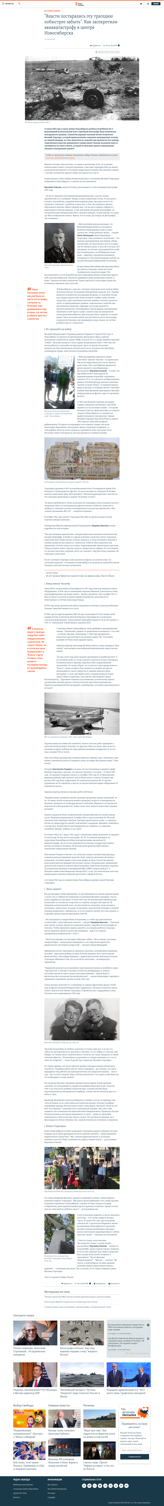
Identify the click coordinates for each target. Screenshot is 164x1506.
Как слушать (52, 1485)
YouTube (49, 158)
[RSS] (116, 1486)
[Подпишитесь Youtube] (100, 1486)
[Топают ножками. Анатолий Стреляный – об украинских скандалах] (35, 1333)
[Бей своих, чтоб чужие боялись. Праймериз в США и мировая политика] (29, 1451)
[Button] (95, 45)
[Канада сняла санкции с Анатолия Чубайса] (64, 1419)
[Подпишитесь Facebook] (89, 1486)
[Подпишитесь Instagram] (110, 1486)
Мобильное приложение (23, 1485)
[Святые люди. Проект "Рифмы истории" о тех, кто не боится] (99, 1451)
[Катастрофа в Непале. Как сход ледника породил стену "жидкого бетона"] (82, 1333)
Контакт (16, 1497)
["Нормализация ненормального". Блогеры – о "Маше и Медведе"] (29, 1419)
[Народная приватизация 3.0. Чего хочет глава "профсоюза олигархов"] (129, 1374)
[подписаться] (126, 1486)
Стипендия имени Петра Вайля (25, 1489)
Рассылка (51, 1493)
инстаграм (59, 158)
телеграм (70, 158)
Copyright (51, 1497)
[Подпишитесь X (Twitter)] (95, 1486)
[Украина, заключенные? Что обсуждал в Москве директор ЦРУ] (35, 1374)
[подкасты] (148, 3)
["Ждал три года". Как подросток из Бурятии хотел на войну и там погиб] (99, 1419)
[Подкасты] (121, 1486)
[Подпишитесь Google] (84, 1486)
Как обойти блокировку (57, 1489)
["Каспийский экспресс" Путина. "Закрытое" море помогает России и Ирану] (82, 1374)
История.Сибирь (52, 11)
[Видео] (141, 3)
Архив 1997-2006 (20, 1493)
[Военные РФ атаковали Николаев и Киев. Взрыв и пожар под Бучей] (64, 1447)
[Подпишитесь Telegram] (105, 1486)
